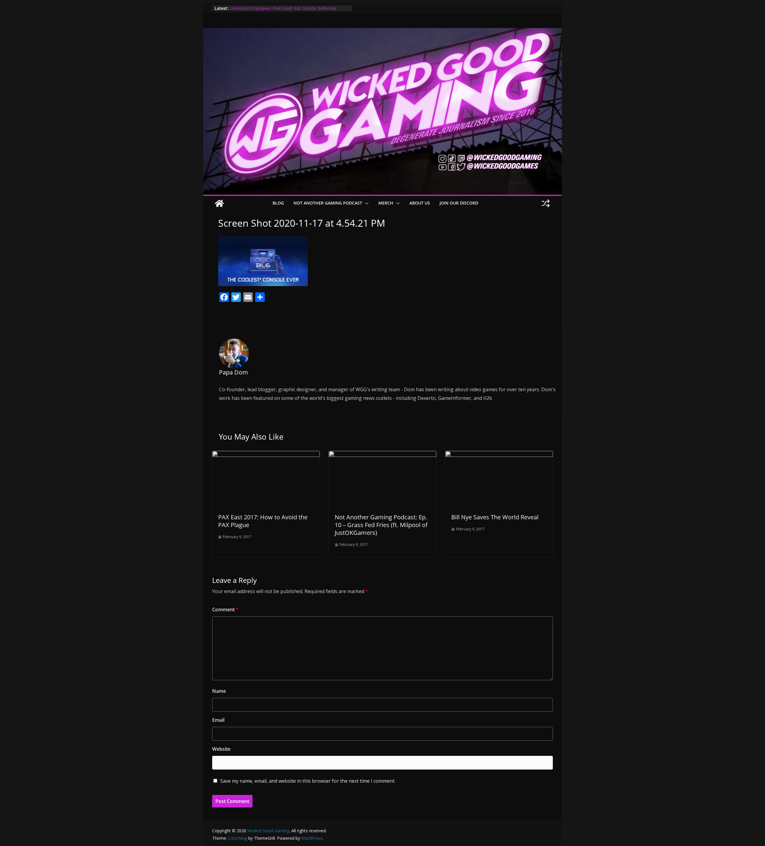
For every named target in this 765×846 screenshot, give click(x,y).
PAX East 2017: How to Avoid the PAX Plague (262, 521)
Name (219, 691)
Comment (225, 609)
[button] (365, 203)
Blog (278, 203)
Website (221, 749)
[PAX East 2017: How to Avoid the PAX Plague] (266, 455)
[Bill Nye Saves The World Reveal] (499, 455)
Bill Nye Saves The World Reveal (494, 517)
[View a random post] (545, 203)
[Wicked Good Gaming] (382, 32)
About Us (419, 203)
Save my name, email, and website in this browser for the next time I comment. (307, 781)
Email (218, 720)
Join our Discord (459, 203)
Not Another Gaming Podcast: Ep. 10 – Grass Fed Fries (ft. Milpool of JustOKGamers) (381, 525)
